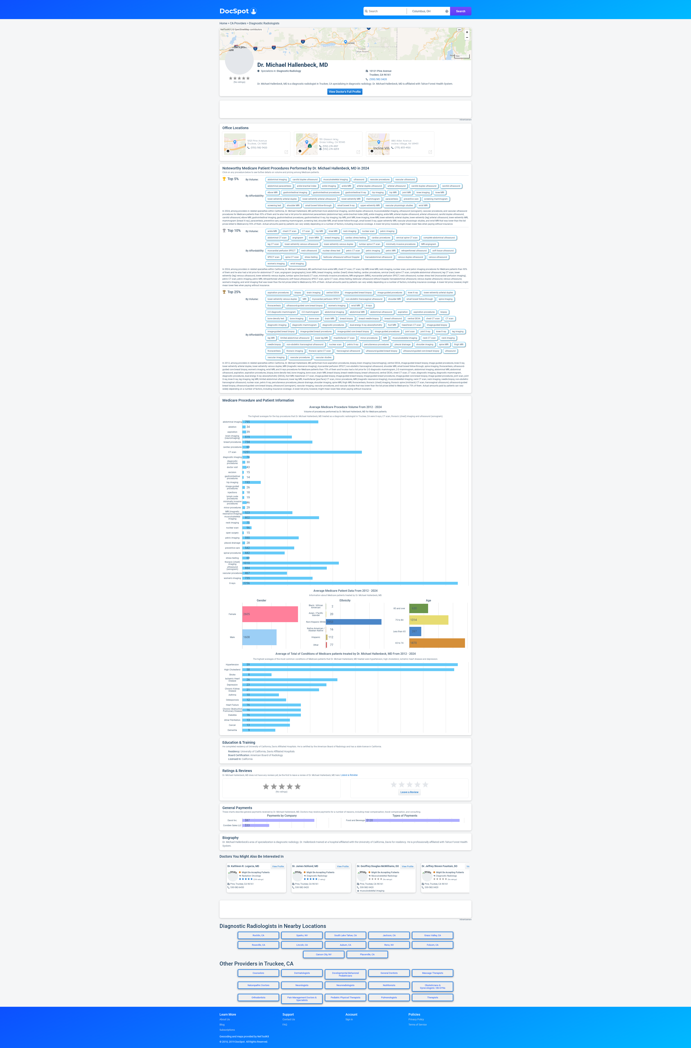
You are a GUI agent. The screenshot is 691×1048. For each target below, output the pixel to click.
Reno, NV (389, 945)
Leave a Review (349, 775)
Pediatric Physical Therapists (345, 997)
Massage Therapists (432, 973)
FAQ (285, 1024)
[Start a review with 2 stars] (397, 784)
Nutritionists (389, 985)
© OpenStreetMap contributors (247, 29)
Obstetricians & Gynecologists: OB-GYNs (432, 986)
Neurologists (301, 985)
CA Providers (238, 23)
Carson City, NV (323, 954)
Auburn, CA (345, 945)
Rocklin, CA (258, 935)
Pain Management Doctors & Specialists (302, 999)
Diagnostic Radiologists (264, 23)
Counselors (258, 973)
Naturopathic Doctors (258, 985)
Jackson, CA (389, 935)
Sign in (349, 1019)
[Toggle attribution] (228, 151)
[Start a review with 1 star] (393, 784)
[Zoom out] (467, 37)
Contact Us (289, 1019)
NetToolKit (225, 29)
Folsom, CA (432, 945)
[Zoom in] (467, 32)
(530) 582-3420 (378, 79)
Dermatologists (302, 973)
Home (223, 23)
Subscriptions (227, 1029)
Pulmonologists (389, 997)
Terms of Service (417, 1024)
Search (460, 11)
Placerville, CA (367, 954)
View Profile (278, 866)
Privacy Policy (416, 1019)
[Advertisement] (345, 109)
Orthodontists (258, 997)
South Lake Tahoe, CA (345, 935)
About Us (225, 1019)
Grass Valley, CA (432, 935)
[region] (345, 44)
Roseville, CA (258, 945)
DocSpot (234, 10)
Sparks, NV (302, 935)
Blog (222, 1024)
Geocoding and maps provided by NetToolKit (244, 1036)
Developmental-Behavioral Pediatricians (345, 974)
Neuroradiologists (345, 985)
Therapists (432, 997)
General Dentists (389, 973)
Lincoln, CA (302, 945)
